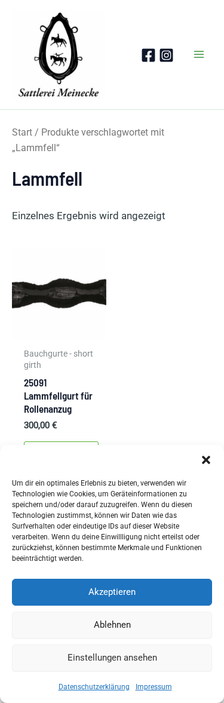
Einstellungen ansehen (112, 657)
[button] (206, 460)
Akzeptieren (112, 592)
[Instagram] (166, 55)
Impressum (154, 687)
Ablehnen (112, 624)
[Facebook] (148, 55)
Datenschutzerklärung (94, 687)
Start (22, 132)
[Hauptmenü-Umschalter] (199, 54)
